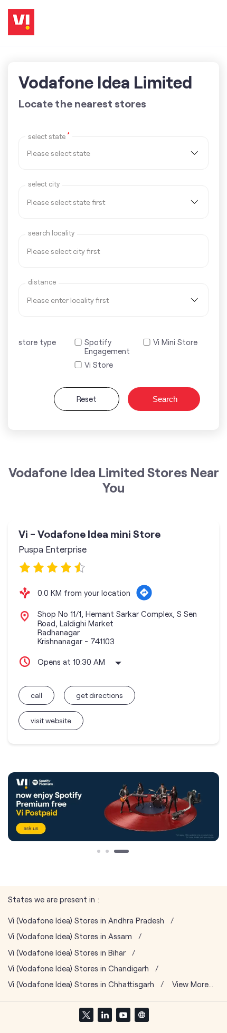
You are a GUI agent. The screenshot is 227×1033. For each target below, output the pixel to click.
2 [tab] (108, 852)
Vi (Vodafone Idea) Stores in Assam (70, 936)
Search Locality (51, 233)
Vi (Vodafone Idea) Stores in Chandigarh (78, 968)
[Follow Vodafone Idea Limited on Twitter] (86, 1014)
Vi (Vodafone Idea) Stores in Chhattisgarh (81, 984)
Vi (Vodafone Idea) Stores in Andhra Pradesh (86, 920)
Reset (87, 399)
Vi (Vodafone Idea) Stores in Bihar (67, 952)
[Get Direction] (144, 592)
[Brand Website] (141, 1014)
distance (42, 282)
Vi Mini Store (175, 342)
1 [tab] (99, 852)
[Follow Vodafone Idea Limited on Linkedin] (104, 1014)
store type (37, 342)
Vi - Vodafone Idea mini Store (89, 534)
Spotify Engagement (107, 347)
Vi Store (98, 364)
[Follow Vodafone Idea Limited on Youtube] (123, 1014)
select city (44, 184)
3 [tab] (116, 852)
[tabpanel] (113, 806)
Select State (49, 136)
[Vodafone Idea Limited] (21, 23)
